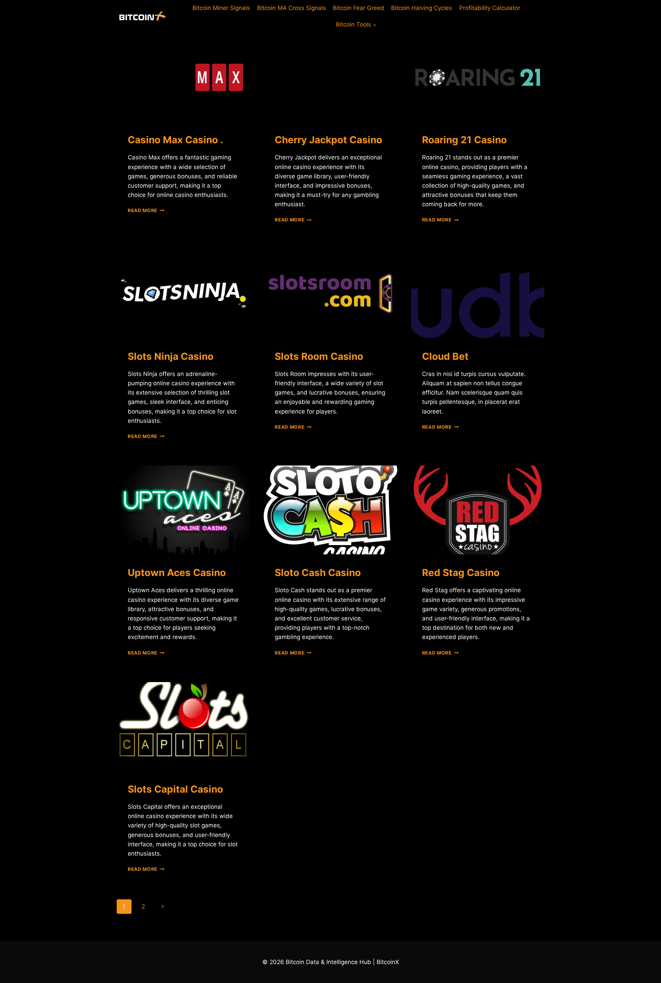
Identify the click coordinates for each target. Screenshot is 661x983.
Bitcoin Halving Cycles (421, 7)
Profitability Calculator (489, 7)
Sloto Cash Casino (318, 572)
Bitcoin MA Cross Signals (291, 7)
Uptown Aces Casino (177, 572)
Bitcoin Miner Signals (221, 7)
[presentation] (183, 77)
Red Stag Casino (461, 572)
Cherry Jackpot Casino (328, 140)
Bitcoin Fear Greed (358, 7)
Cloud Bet (445, 356)
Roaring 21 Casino (464, 140)
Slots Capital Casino (175, 789)
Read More (146, 210)
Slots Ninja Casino (170, 356)
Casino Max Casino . (175, 140)
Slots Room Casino (319, 356)
